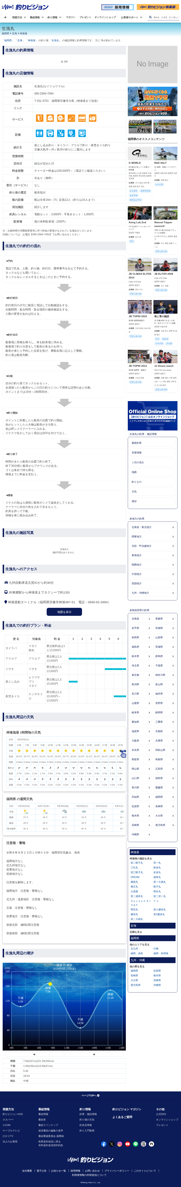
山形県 (159, 637)
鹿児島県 (160, 825)
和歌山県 (160, 750)
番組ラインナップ (48, 1125)
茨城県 (159, 646)
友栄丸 (157, 872)
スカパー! (8, 1119)
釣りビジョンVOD (13, 1114)
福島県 (135, 646)
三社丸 (134, 867)
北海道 (135, 618)
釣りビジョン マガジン (126, 1109)
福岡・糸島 (137, 953)
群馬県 (159, 656)
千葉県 (159, 665)
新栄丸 (157, 867)
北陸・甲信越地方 (141, 545)
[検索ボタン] (150, 17)
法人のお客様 (10, 1141)
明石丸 (134, 909)
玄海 (14, 33)
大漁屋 (134, 891)
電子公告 (41, 1170)
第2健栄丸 (159, 914)
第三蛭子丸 (137, 872)
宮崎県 (135, 825)
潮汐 (134, 501)
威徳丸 (134, 881)
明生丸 (157, 891)
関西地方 (137, 564)
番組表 (42, 1119)
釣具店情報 (86, 1125)
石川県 (135, 693)
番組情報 (44, 1109)
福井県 (159, 693)
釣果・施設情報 (88, 1114)
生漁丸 (55, 40)
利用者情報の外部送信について (89, 1175)
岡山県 (135, 768)
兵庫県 (159, 740)
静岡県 (159, 712)
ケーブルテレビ (11, 1130)
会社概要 (27, 1170)
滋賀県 (135, 731)
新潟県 (135, 684)
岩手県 (135, 628)
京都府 (159, 731)
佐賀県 (135, 806)
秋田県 (135, 637)
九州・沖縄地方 (140, 592)
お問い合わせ (92, 1170)
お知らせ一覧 (58, 1170)
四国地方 (137, 583)
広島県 (159, 768)
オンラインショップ (167, 1119)
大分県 (159, 815)
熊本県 (135, 815)
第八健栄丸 (159, 909)
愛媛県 (159, 787)
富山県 (159, 684)
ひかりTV (8, 1136)
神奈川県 (160, 675)
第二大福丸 (137, 919)
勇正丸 (134, 886)
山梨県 (135, 703)
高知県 (135, 796)
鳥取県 (135, 759)
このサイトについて (145, 1170)
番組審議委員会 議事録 (51, 1136)
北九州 (134, 948)
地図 (134, 472)
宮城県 (159, 628)
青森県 (159, 618)
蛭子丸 (157, 886)
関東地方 (137, 536)
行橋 (155, 948)
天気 (134, 491)
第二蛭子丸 (137, 862)
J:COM (6, 1125)
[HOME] (5, 17)
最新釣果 (137, 442)
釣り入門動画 (87, 1130)
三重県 (159, 721)
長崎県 (159, 806)
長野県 (159, 703)
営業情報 (137, 452)
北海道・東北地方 (141, 527)
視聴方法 (8, 1109)
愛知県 (135, 721)
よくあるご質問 (122, 1116)
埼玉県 (135, 665)
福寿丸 (157, 877)
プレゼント (162, 1125)
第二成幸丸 (137, 896)
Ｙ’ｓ (156, 901)
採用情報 (75, 1170)
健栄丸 (134, 914)
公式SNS (161, 1114)
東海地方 (137, 555)
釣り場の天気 (87, 1119)
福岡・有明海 (160, 953)
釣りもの (137, 481)
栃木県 (135, 656)
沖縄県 (135, 834)
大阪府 (135, 740)
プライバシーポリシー (116, 1170)
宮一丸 (157, 862)
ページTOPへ (89, 1095)
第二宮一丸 (159, 896)
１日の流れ (138, 462)
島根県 (159, 759)
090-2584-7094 (44, 93)
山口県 (135, 778)
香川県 (135, 787)
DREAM (135, 877)
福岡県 (5, 33)
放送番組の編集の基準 (50, 1130)
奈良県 (135, 750)
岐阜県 (135, 712)
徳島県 (159, 778)
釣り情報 (85, 1109)
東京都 (135, 675)
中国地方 (137, 574)
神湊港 (23, 33)
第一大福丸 (159, 881)
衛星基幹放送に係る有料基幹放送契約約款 (50, 1143)
